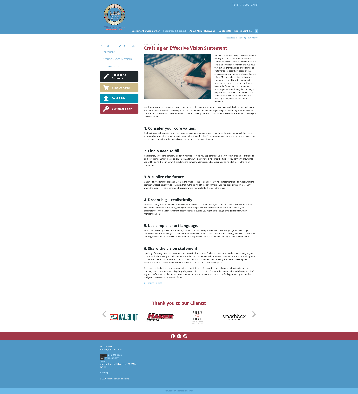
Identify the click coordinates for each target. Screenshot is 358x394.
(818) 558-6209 (112, 358)
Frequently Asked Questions (117, 59)
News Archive (252, 37)
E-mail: (103, 361)
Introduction (109, 52)
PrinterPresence (185, 390)
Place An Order (121, 87)
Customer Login (122, 108)
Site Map (104, 372)
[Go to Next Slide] (253, 314)
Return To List (154, 282)
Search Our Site (243, 30)
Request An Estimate (119, 76)
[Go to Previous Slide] (104, 314)
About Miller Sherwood (202, 30)
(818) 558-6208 (245, 5)
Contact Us (225, 30)
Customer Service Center (145, 30)
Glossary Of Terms (112, 66)
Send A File (118, 98)
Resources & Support (174, 30)
